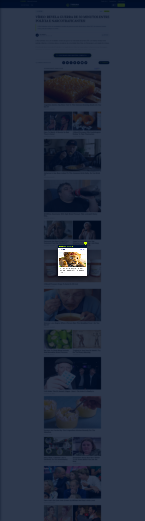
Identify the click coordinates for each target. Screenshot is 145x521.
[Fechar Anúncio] (85, 243)
